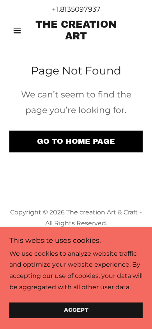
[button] (19, 30)
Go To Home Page (76, 141)
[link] (75, 30)
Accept (76, 310)
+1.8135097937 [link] (76, 9)
